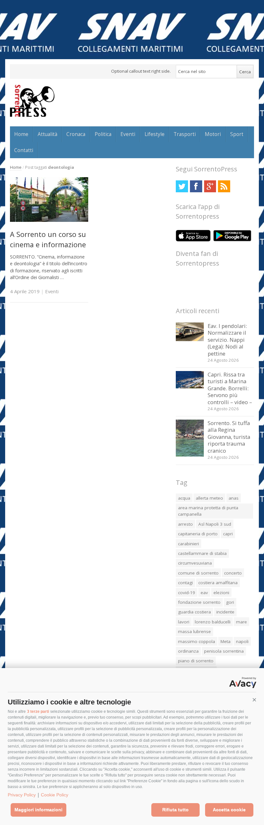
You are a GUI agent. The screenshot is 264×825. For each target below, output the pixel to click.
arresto (185, 524)
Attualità (47, 134)
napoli (242, 641)
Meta (226, 641)
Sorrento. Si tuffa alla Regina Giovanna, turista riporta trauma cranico (229, 436)
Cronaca (75, 134)
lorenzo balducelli (213, 622)
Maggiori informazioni (38, 809)
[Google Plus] (210, 186)
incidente (225, 612)
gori (230, 602)
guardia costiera (194, 612)
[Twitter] (182, 186)
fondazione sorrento (199, 602)
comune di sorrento (198, 573)
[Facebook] (196, 186)
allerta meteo (209, 498)
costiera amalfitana (218, 582)
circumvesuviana (195, 563)
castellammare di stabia (202, 553)
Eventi (127, 134)
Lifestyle (155, 134)
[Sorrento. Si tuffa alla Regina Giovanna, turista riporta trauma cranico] (190, 455)
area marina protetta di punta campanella (208, 511)
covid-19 (186, 592)
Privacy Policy (22, 794)
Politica (103, 134)
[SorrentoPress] (32, 101)
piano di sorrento (195, 661)
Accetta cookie (229, 809)
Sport (236, 134)
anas (234, 498)
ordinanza (188, 651)
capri (228, 534)
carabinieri (188, 544)
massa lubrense (194, 631)
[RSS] (224, 186)
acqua (184, 498)
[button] (254, 700)
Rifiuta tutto (175, 809)
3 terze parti (38, 711)
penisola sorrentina (224, 651)
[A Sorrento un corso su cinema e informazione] (49, 220)
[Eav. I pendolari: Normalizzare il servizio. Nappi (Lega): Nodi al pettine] (190, 339)
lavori (183, 622)
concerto (233, 573)
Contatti (23, 150)
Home (21, 134)
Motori (213, 134)
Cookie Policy (54, 794)
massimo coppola (196, 641)
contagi (185, 582)
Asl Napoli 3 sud (214, 524)
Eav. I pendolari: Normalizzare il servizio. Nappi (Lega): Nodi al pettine (227, 339)
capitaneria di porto (198, 534)
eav (204, 592)
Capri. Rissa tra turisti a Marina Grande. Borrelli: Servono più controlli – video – (230, 388)
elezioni (221, 592)
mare (241, 622)
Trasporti (185, 134)
